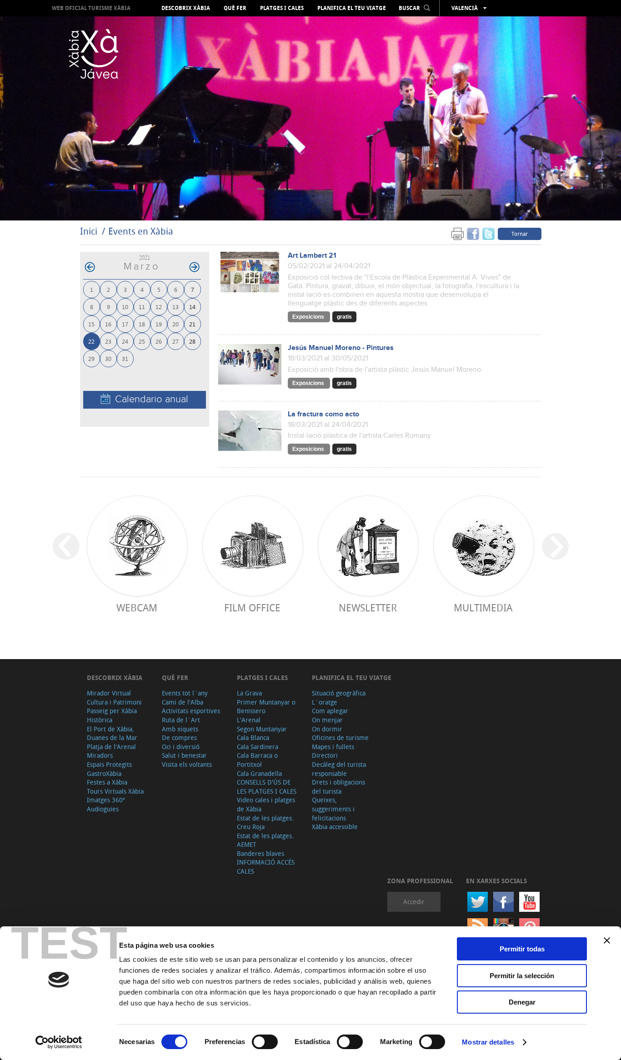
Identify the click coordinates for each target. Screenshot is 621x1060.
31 (125, 358)
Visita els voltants (187, 764)
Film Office (252, 607)
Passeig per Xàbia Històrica (112, 715)
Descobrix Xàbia (185, 8)
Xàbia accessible (335, 826)
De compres (179, 737)
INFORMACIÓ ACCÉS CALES (266, 866)
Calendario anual (151, 399)
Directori (325, 755)
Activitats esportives (191, 710)
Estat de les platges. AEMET (265, 840)
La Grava (249, 693)
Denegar (522, 1002)
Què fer (235, 8)
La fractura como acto (323, 414)
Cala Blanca (253, 737)
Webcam (136, 607)
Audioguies (103, 809)
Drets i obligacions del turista (338, 786)
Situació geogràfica (339, 693)
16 (108, 324)
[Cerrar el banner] (607, 940)
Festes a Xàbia (107, 782)
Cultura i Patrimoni (114, 702)
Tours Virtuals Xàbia (115, 791)
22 (91, 341)
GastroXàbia (104, 773)
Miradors (100, 755)
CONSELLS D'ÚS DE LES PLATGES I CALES (266, 786)
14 (192, 306)
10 (125, 306)
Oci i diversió (181, 746)
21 (192, 324)
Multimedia (483, 607)
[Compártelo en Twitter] (488, 233)
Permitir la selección (522, 976)
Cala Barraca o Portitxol (257, 760)
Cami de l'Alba (182, 702)
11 (142, 306)
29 (91, 358)
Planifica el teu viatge (351, 8)
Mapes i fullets (333, 746)
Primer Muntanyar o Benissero (266, 706)
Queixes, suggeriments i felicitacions (333, 808)
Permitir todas (522, 949)
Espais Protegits (109, 764)
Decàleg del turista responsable (339, 769)
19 (158, 324)
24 (125, 341)
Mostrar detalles (488, 1042)
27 (175, 341)
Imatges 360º (106, 799)
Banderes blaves (260, 853)
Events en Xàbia (140, 231)
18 (142, 324)
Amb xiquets (180, 729)
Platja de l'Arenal (111, 746)
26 (158, 341)
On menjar (327, 719)
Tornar (519, 233)
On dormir (327, 729)
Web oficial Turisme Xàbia (91, 8)
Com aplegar (330, 710)
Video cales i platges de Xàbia (266, 804)
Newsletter (368, 607)
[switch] (265, 1042)
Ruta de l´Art (181, 719)
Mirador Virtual (109, 693)
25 (142, 341)
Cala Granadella (259, 773)
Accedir (414, 901)
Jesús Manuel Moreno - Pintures (341, 348)
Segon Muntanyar (262, 729)
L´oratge (324, 702)
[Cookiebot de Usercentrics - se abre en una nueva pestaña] (59, 1042)
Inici (88, 231)
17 (125, 324)
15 (91, 324)
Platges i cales (282, 8)
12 (158, 306)
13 (175, 306)
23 (108, 341)
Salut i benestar (184, 755)
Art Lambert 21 (312, 255)
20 (175, 324)
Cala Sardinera (257, 746)
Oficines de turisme (340, 737)
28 (192, 341)
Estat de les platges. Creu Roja (265, 822)
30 (108, 358)
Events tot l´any (185, 693)
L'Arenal (248, 719)
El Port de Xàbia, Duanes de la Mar (112, 733)
